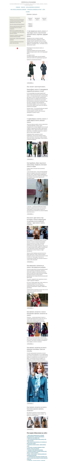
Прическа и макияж (28, 2)
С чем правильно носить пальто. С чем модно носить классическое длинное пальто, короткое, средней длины (37, 33)
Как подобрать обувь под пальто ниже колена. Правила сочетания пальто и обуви (37, 164)
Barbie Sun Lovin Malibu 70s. (33, 438)
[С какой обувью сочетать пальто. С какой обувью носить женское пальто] (37, 149)
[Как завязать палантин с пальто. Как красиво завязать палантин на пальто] (37, 330)
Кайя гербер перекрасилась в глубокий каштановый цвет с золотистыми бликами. (35, 436)
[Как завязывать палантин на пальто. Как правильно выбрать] (37, 300)
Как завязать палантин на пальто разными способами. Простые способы (36, 349)
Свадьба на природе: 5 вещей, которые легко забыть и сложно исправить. (37, 452)
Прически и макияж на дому (34, 9)
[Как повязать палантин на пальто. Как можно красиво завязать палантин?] (37, 422)
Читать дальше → (30, 82)
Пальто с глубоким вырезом (30, 25)
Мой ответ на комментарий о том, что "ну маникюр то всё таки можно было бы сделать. (17, 32)
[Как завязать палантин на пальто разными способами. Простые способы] (37, 382)
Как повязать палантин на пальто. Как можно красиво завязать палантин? (37, 408)
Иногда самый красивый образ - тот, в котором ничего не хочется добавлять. (17, 27)
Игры (44, 9)
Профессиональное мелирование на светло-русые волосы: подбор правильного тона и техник (17, 21)
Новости (23, 7)
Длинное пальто (30, 19)
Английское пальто (37, 19)
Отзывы (28, 11)
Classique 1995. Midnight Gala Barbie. (35, 450)
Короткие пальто (44, 19)
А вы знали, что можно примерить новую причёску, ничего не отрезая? (36, 448)
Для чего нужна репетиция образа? (17, 24)
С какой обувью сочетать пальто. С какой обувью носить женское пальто (37, 120)
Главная (18, 7)
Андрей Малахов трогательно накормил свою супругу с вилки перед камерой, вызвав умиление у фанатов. (37, 458)
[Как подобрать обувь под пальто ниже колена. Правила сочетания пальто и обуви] (37, 192)
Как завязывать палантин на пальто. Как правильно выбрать (36, 266)
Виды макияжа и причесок (33, 7)
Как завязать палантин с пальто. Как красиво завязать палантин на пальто (37, 313)
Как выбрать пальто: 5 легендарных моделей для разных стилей (37, 90)
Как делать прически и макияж (18, 9)
